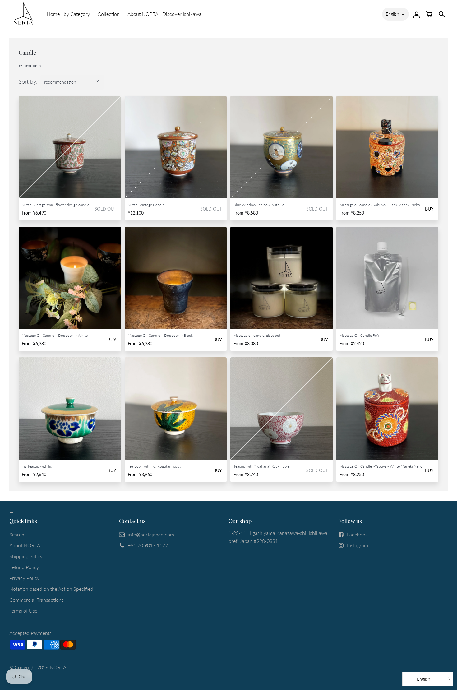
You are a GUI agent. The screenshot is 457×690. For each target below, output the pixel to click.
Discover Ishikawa (181, 14)
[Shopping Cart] (429, 14)
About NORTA (142, 14)
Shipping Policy (26, 556)
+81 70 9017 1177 (148, 545)
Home (53, 14)
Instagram (357, 545)
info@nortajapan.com (151, 534)
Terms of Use (23, 611)
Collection (109, 14)
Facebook (357, 534)
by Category (77, 14)
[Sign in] (416, 14)
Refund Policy (24, 567)
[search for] (441, 14)
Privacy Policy (24, 578)
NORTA (58, 667)
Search (16, 534)
